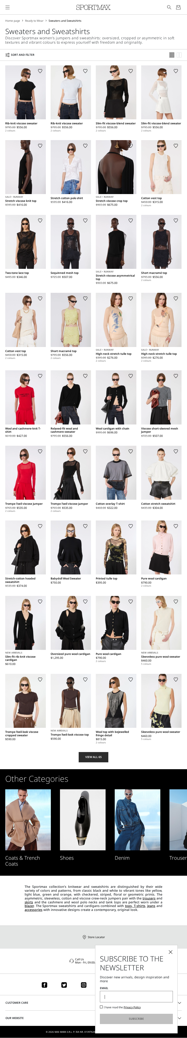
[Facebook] (44, 985)
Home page (12, 20)
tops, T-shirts (135, 906)
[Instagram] (83, 985)
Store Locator (96, 937)
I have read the (122, 1007)
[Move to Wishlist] (40, 71)
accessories (33, 909)
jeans (151, 906)
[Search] (169, 7)
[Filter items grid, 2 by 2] (179, 55)
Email (104, 988)
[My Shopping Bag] (178, 7)
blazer (29, 906)
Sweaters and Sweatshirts (65, 20)
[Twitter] (64, 985)
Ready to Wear (34, 20)
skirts (29, 902)
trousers (149, 898)
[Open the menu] (7, 7)
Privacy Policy (132, 1007)
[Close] (170, 952)
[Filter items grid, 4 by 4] (171, 55)
